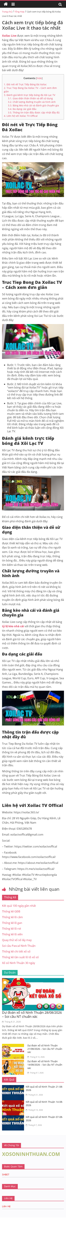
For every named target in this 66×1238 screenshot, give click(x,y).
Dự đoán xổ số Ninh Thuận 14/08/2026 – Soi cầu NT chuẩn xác (44, 1064)
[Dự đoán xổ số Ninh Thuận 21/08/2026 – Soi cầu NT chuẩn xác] (14, 1046)
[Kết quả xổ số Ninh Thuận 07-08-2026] (14, 1117)
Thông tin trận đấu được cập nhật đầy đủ (34, 112)
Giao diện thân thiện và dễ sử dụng (30, 98)
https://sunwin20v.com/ (24, 1235)
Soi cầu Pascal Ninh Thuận (19, 946)
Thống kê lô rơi (11, 928)
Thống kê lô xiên (12, 934)
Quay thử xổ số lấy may (17, 940)
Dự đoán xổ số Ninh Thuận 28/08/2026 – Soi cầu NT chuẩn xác (32, 1014)
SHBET (5, 1174)
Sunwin (4, 1223)
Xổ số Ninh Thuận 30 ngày (18, 963)
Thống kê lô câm (12, 917)
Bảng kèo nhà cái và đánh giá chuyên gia (33, 105)
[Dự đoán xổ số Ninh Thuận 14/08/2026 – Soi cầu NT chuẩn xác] (14, 1062)
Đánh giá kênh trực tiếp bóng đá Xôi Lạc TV (29, 95)
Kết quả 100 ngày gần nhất (19, 906)
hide (39, 78)
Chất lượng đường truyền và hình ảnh (32, 101)
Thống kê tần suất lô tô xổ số (20, 957)
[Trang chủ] (5, 4)
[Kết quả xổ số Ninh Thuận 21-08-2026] (14, 1087)
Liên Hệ (6, 1206)
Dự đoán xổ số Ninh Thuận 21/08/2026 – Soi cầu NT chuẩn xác (44, 1049)
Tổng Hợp (19, 11)
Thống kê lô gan (12, 923)
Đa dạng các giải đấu (22, 109)
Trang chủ (7, 11)
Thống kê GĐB (11, 911)
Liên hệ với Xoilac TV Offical (21, 115)
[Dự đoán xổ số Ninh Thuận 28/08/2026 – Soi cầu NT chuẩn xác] (33, 980)
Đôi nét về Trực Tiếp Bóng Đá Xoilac (25, 84)
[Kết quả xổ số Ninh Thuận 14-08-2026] (14, 1102)
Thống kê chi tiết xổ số (16, 951)
